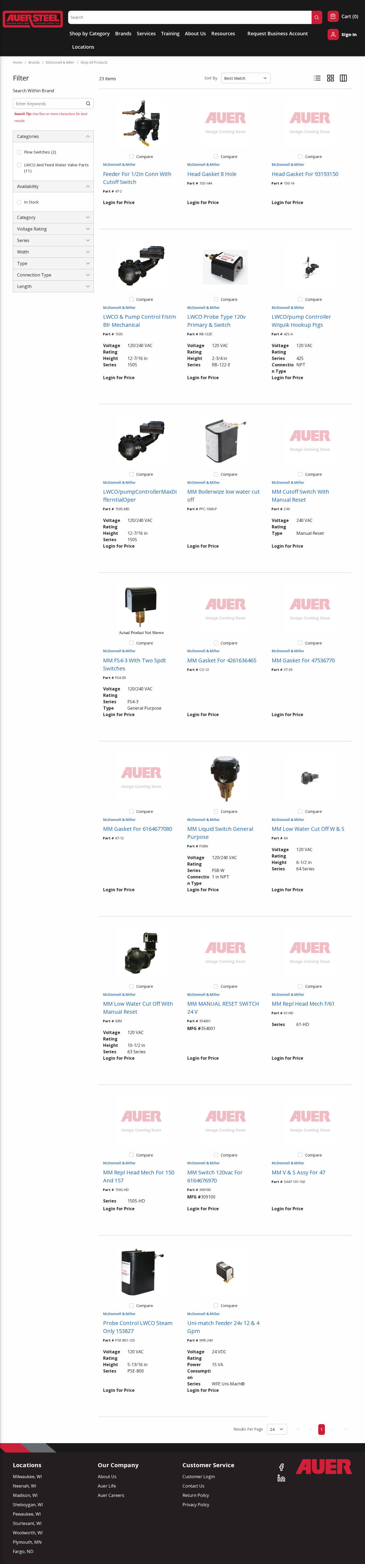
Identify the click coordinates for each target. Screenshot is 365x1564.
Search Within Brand (33, 91)
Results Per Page (248, 1429)
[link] (298, 1429)
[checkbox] (19, 152)
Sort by (210, 77)
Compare (144, 156)
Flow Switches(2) (40, 152)
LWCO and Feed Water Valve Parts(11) (56, 168)
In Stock (31, 202)
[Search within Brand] (88, 103)
